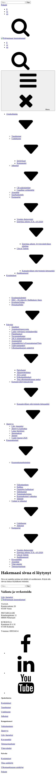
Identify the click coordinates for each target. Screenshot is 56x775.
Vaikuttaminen (7, 726)
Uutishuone (21, 523)
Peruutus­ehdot (17, 305)
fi (6, 9)
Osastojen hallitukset (25, 489)
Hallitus (20, 487)
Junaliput (15, 327)
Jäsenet (14, 435)
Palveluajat (21, 370)
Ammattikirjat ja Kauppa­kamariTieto (26, 343)
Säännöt (20, 499)
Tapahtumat (16, 136)
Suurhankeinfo (17, 195)
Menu (47, 109)
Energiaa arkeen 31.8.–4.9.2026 (30, 552)
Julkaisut (20, 525)
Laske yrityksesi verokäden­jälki (24, 331)
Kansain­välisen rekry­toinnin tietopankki (38, 271)
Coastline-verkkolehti (25, 190)
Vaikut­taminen (23, 485)
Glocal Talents (23, 555)
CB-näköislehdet (23, 188)
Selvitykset (21, 161)
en (7, 14)
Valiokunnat (22, 492)
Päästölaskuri (16, 334)
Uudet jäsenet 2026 (19, 438)
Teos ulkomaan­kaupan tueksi (29, 379)
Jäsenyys (10, 424)
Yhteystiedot (6, 748)
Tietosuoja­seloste (18, 566)
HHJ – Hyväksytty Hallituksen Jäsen (26, 300)
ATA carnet (21, 375)
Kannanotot (21, 163)
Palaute (4, 5)
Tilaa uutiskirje (7, 763)
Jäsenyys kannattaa (19, 428)
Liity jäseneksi (17, 426)
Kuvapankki (16, 559)
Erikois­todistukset (24, 377)
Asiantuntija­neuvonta (20, 329)
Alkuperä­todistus (24, 372)
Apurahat (15, 192)
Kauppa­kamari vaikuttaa (27, 496)
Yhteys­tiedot (16, 564)
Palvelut (9, 324)
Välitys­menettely (18, 345)
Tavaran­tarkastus (18, 336)
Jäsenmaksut (16, 433)
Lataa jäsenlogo (17, 431)
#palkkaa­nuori (22, 273)
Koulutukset (6, 703)
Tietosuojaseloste (8, 744)
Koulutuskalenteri (18, 298)
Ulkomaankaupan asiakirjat (12, 767)
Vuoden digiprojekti (25, 219)
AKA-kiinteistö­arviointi (21, 338)
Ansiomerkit (16, 341)
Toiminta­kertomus (24, 494)
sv (7, 11)
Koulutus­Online (18, 302)
